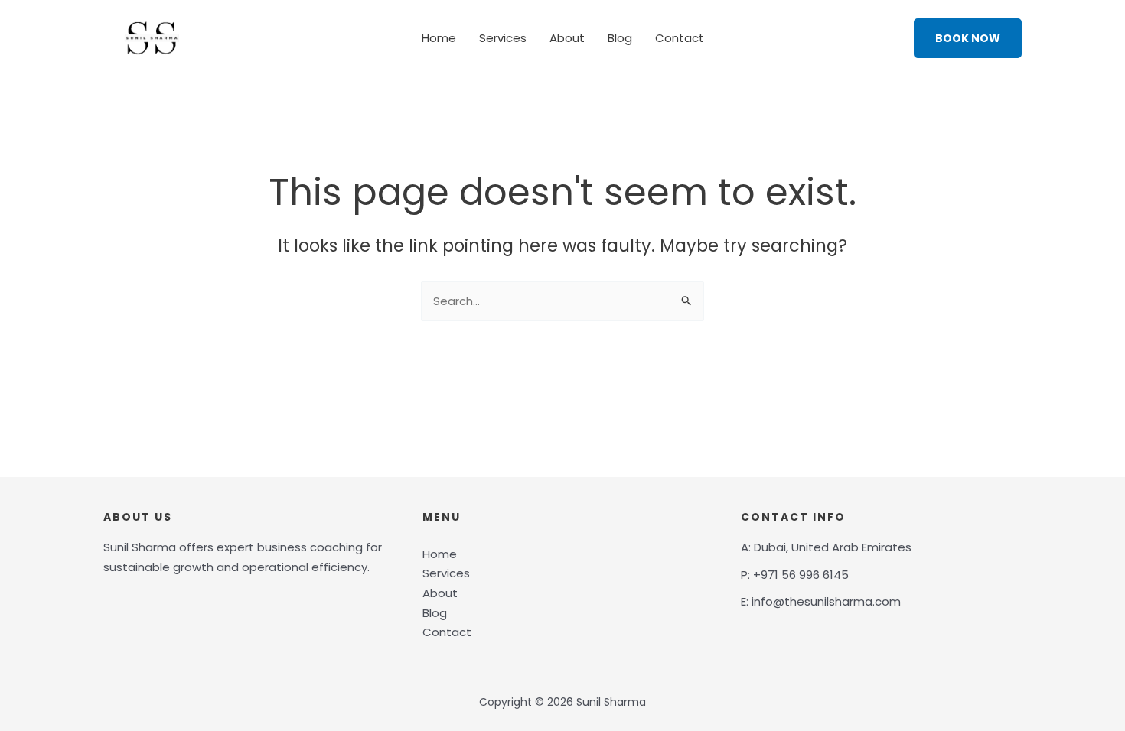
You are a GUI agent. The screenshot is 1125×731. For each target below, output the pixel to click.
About (567, 38)
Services (503, 38)
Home (439, 38)
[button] (968, 38)
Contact (679, 38)
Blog (620, 38)
